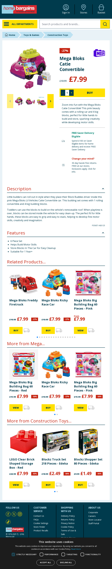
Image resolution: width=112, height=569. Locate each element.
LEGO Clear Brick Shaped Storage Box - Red (22, 463)
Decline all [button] (66, 562)
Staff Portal (93, 523)
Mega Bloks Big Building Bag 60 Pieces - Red (21, 386)
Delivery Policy (68, 516)
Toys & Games (31, 34)
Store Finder (39, 526)
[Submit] (105, 24)
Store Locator (95, 519)
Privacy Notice (68, 523)
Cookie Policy (67, 526)
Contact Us (39, 516)
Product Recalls (41, 530)
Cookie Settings (41, 523)
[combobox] (75, 24)
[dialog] (56, 553)
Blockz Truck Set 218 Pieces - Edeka (55, 461)
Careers (92, 516)
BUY (90, 93)
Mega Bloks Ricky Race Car (55, 302)
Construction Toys (58, 34)
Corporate (93, 512)
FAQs (36, 519)
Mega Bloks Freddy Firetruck (23, 302)
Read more (76, 549)
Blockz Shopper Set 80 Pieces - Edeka (88, 461)
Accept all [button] (45, 562)
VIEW (80, 330)
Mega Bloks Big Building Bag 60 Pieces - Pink (85, 304)
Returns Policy (67, 519)
